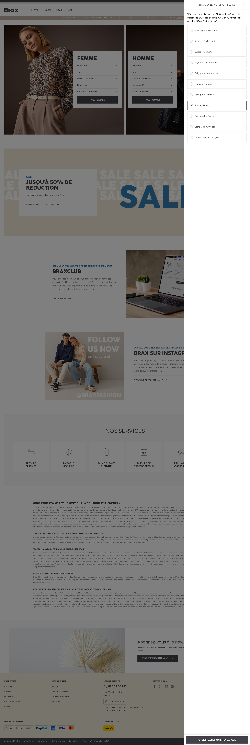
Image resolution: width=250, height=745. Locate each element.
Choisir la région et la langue (217, 740)
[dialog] (217, 372)
